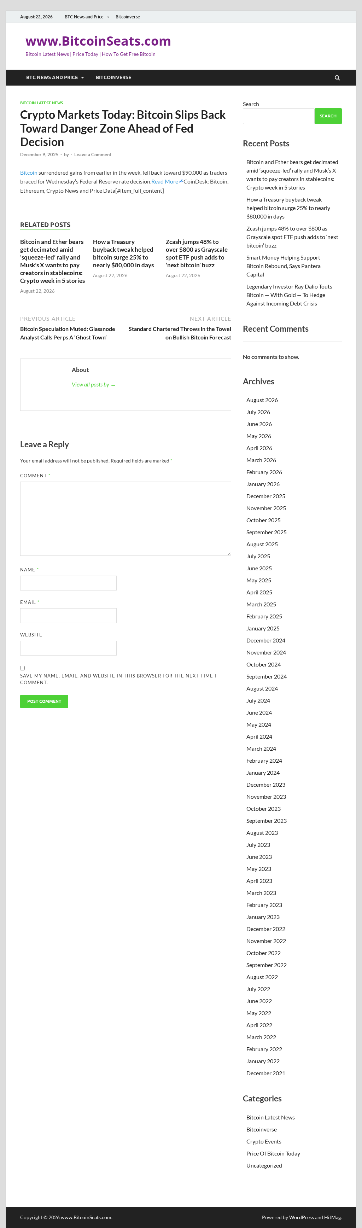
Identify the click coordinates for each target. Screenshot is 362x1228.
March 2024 (261, 748)
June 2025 (259, 568)
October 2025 (263, 520)
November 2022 (266, 940)
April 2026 (259, 447)
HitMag (332, 1217)
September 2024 (266, 676)
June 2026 (259, 423)
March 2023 (261, 892)
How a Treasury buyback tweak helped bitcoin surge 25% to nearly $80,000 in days (123, 253)
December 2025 (265, 496)
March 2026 (261, 459)
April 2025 (259, 592)
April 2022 (259, 1025)
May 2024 (258, 724)
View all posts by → (94, 384)
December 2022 (265, 928)
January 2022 (263, 1061)
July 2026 (258, 411)
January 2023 (263, 916)
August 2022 (262, 976)
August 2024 (262, 688)
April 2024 (259, 736)
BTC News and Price (84, 16)
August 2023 (262, 832)
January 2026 (263, 484)
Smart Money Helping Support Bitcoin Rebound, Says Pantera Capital (283, 266)
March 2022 (261, 1037)
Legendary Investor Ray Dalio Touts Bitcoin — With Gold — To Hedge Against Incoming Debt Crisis (289, 295)
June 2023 (259, 856)
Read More (164, 181)
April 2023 (259, 880)
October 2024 (263, 664)
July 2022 (258, 988)
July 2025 (258, 556)
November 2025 (266, 508)
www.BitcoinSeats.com (98, 41)
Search (251, 103)
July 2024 (258, 700)
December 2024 (265, 640)
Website (31, 635)
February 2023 (264, 904)
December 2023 (265, 784)
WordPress (301, 1217)
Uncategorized (264, 1165)
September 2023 (266, 820)
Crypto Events (263, 1141)
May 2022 (258, 1012)
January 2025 (263, 628)
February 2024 (264, 760)
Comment (35, 475)
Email (30, 602)
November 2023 (266, 796)
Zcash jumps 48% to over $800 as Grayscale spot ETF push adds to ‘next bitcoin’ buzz (197, 253)
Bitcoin (28, 172)
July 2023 (258, 844)
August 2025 (262, 544)
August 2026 (262, 399)
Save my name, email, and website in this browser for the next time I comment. (118, 679)
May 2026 (258, 435)
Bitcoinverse (128, 16)
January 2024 (263, 772)
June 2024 (259, 712)
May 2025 (258, 580)
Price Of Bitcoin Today (273, 1153)
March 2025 (261, 604)
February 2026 (264, 471)
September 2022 (266, 964)
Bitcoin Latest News (41, 102)
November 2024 (266, 652)
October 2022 (263, 952)
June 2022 (259, 1000)
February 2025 (264, 616)
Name (29, 569)
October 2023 (263, 808)
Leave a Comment (92, 154)
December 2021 (265, 1073)
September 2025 (266, 532)
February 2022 (264, 1049)
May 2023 (258, 868)
